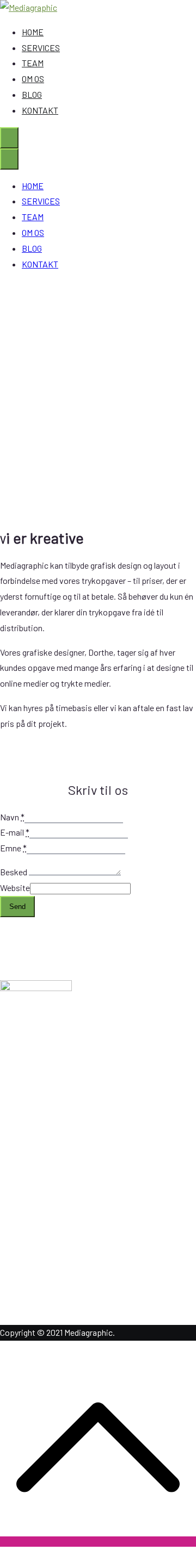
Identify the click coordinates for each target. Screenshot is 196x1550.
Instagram (40, 1308)
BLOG (32, 94)
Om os (33, 1090)
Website (15, 887)
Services (37, 1105)
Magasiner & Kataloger (62, 1176)
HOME (33, 32)
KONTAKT (40, 110)
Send (17, 906)
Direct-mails (44, 1207)
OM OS (33, 78)
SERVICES (41, 47)
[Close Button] (9, 159)
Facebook (40, 1292)
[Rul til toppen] (98, 1541)
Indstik (34, 1191)
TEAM (33, 63)
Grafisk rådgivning (54, 1160)
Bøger (33, 1222)
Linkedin (37, 1277)
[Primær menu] (9, 137)
